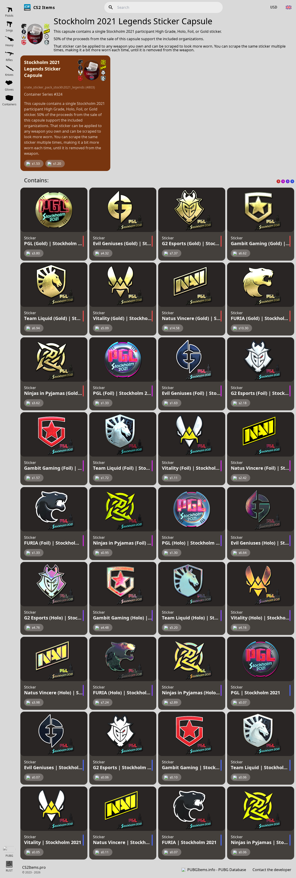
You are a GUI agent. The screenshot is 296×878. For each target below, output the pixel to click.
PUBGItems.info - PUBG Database (216, 869)
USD (273, 7)
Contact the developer (272, 869)
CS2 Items (44, 7)
